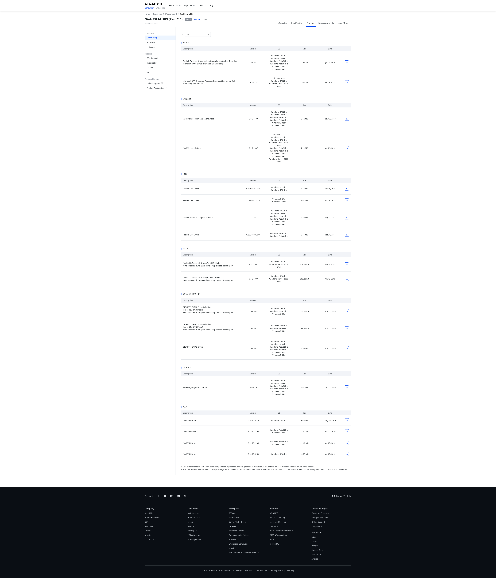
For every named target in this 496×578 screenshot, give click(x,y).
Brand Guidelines (152, 517)
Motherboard (193, 513)
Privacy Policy (277, 570)
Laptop (190, 522)
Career (147, 530)
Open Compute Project (239, 535)
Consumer (149, 8)
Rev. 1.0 (207, 19)
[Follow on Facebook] (158, 496)
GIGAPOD (233, 526)
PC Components (194, 539)
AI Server (233, 513)
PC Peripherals (194, 535)
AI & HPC (274, 513)
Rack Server (234, 517)
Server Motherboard (237, 522)
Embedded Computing (239, 544)
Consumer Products (320, 513)
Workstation (234, 539)
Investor (148, 535)
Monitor (191, 526)
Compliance (317, 526)
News (314, 537)
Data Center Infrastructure (281, 530)
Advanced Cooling (237, 530)
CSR (146, 522)
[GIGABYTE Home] (154, 3)
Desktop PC (192, 530)
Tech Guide (316, 554)
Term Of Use (261, 570)
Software (274, 526)
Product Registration (156, 88)
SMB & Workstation (278, 535)
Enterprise (160, 8)
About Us (149, 513)
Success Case (317, 550)
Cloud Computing (277, 517)
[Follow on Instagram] (171, 496)
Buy (211, 5)
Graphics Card (194, 517)
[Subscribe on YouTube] (165, 496)
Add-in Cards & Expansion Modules (244, 552)
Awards (315, 559)
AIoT (272, 539)
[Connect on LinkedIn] (178, 496)
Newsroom (149, 526)
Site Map (290, 570)
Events (314, 541)
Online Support (153, 83)
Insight (315, 545)
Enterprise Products (320, 517)
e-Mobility (233, 548)
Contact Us (149, 539)
